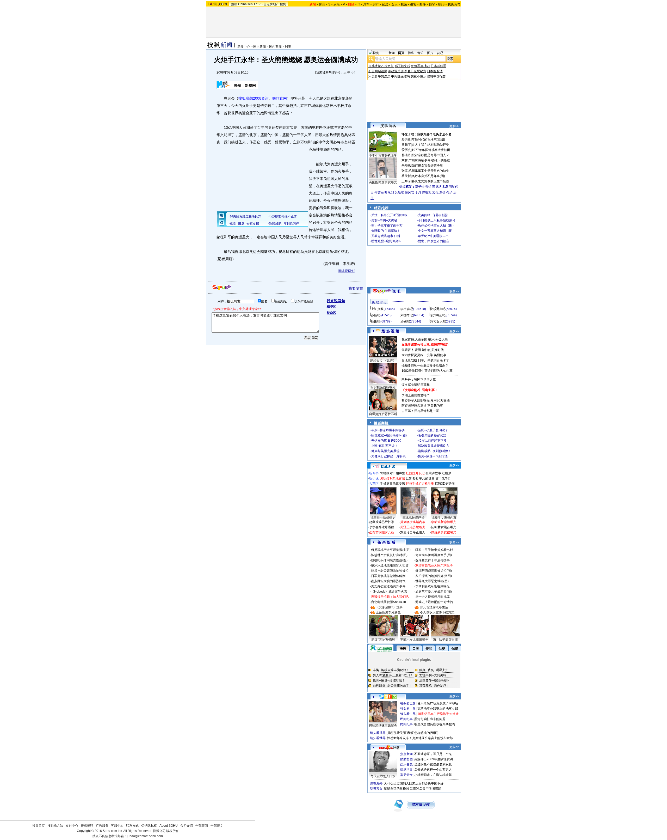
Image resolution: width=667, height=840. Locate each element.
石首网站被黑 (377, 71)
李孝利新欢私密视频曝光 (432, 586)
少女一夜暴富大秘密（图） (436, 231)
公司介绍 (186, 825)
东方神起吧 (438, 315)
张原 (405, 171)
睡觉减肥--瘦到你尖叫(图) (389, 435)
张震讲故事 (433, 473)
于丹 (418, 192)
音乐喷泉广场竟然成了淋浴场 (437, 703)
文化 (435, 192)
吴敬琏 (399, 192)
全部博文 (217, 825)
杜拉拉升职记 (415, 473)
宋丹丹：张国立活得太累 (419, 379)
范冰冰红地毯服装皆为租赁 (390, 565)
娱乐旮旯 (406, 764)
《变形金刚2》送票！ (391, 607)
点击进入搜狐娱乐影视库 (432, 597)
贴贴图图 (406, 759)
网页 (401, 53)
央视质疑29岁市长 (381, 66)
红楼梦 (446, 473)
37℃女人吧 (438, 321)
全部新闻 (201, 825)
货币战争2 (442, 478)
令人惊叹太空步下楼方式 (437, 612)
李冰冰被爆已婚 (413, 518)
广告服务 (102, 825)
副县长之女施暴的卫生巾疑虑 (429, 181)
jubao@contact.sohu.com (145, 836)
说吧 (440, 53)
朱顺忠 (406, 165)
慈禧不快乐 (418, 76)
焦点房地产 (271, 4)
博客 (432, 4)
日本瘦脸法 (435, 71)
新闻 (391, 53)
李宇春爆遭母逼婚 (381, 527)
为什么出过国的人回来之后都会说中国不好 (413, 783)
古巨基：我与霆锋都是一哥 (420, 411)
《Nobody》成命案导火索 (389, 591)
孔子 (449, 192)
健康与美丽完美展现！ (387, 451)
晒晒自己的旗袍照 (396, 788)
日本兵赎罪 (438, 66)
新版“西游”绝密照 (383, 640)
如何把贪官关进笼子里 (427, 165)
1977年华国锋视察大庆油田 (431, 150)
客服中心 (117, 825)
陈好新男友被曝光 (443, 532)
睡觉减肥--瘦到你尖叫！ (388, 241)
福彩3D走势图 (445, 483)
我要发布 (355, 288)
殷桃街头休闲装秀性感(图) (389, 560)
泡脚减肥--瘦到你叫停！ (434, 451)
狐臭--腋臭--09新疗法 (433, 456)
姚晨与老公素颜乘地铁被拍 (390, 571)
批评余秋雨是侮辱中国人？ (430, 155)
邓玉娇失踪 (402, 66)
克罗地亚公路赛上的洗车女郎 (437, 708)
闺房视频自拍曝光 (383, 387)
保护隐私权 (149, 825)
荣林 (405, 160)
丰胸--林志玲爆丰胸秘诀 (388, 430)
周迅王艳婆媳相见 (412, 527)
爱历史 (406, 139)
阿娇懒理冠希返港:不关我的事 (422, 405)
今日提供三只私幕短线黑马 (436, 220)
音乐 (420, 53)
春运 (428, 186)
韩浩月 (406, 155)
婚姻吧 (405, 321)
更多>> (454, 126)
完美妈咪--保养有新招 (433, 215)
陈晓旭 (426, 192)
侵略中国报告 (436, 76)
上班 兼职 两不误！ (384, 446)
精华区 (331, 306)
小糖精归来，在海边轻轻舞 (433, 775)
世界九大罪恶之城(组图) (432, 581)
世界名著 (412, 478)
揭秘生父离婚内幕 (443, 518)
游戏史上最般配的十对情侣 (434, 602)
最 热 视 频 (390, 331)
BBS (441, 4)
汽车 (366, 4)
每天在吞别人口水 (383, 776)
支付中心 (72, 825)
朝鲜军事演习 (420, 66)
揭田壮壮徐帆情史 (383, 518)
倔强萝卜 (408, 350)
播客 (413, 4)
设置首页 (38, 825)
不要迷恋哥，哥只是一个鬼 (433, 754)
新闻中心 (243, 46)
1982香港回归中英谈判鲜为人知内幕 (427, 371)
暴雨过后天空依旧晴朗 (425, 788)
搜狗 (283, 4)
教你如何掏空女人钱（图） (436, 225)
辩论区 (331, 313)
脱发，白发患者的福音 (433, 241)
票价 (442, 192)
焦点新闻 (406, 754)
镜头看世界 (408, 703)
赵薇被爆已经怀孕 (381, 522)
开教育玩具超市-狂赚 (385, 236)
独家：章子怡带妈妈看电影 (434, 550)
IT (358, 4)
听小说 (374, 478)
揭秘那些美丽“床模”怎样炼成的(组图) (412, 733)
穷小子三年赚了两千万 (387, 225)
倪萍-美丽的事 (436, 355)
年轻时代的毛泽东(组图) (428, 139)
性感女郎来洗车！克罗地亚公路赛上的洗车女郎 (420, 738)
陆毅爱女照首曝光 (443, 527)
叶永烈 (389, 192)
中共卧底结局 (400, 76)
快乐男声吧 (438, 309)
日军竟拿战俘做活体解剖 (388, 576)
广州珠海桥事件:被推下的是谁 (429, 160)
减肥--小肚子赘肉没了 (433, 430)
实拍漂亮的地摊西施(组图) (433, 576)
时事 (288, 46)
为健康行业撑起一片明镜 (388, 456)
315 (445, 186)
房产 (376, 4)
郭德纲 (437, 186)
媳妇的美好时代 (433, 350)
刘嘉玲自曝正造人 (412, 532)
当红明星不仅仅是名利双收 (433, 764)
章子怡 (419, 186)
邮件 (422, 4)
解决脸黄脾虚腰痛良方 (433, 446)
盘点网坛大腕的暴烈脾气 (388, 581)
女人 (394, 4)
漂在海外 (376, 783)
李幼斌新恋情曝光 (443, 522)
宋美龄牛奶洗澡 (379, 76)
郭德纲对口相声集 (392, 473)
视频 (404, 4)
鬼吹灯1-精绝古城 (392, 478)
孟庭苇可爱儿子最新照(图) (433, 591)
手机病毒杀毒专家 (392, 483)
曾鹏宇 (406, 145)
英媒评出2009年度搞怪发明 (433, 759)
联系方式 (132, 825)
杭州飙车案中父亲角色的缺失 (429, 171)
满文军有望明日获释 (416, 385)
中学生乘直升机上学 (383, 155)
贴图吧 (375, 321)
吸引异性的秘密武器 (432, 435)
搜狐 (234, 4)
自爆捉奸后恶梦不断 (383, 414)
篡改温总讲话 (397, 71)
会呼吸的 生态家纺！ (385, 231)
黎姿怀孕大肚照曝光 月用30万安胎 (426, 400)
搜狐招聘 (87, 825)
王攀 (405, 181)
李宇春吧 (406, 309)
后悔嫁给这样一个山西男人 (433, 769)
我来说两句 (324, 72)
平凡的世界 (427, 478)
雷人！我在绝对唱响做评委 (430, 145)
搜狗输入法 (55, 825)
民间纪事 (406, 719)
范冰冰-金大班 (438, 339)
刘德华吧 (406, 315)
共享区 (374, 483)
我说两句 (454, 4)
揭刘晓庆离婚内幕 (412, 522)
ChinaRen (245, 4)
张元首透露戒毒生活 (434, 607)
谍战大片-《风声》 (383, 361)
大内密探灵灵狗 (412, 355)
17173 (258, 4)
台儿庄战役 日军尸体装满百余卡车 (425, 360)
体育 (322, 4)
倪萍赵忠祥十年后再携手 (432, 560)
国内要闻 (275, 46)
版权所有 (172, 831)
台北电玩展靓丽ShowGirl (388, 602)
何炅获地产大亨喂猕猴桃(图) (391, 550)
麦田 (418, 350)
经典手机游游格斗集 (420, 483)
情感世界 (406, 769)
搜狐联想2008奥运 (253, 98)
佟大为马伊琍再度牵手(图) (433, 555)
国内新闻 (259, 46)
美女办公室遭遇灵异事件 (388, 586)
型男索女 (406, 775)
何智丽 (379, 192)
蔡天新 (406, 176)
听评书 (374, 473)
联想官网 (279, 98)
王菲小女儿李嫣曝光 (414, 640)
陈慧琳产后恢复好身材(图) (389, 555)
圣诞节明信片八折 (381, 532)
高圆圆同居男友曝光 (383, 182)
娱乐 (337, 4)
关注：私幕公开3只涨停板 (389, 215)
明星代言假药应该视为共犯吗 (434, 724)
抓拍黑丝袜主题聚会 (383, 725)
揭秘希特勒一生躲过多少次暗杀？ (425, 365)
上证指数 (377, 309)
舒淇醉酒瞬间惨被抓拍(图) (433, 571)
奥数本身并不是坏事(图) (428, 176)
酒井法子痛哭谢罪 (445, 640)
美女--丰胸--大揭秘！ (385, 220)
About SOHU (168, 825)
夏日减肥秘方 (416, 71)
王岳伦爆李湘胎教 (388, 612)
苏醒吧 (375, 315)
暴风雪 (409, 192)
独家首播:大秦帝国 (414, 339)
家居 (385, 4)
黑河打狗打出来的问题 (430, 719)
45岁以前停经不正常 (432, 440)
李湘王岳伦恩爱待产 (416, 395)
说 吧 (396, 291)
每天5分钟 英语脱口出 (433, 236)
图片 (430, 53)
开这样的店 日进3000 (386, 440)
